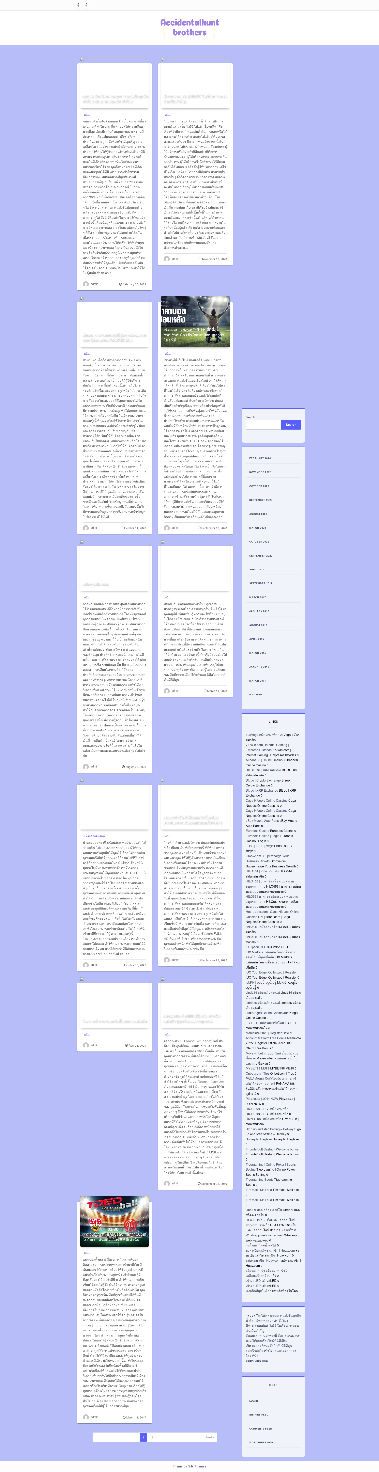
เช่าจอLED (253, 1280)
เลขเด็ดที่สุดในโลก (258, 1291)
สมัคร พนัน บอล (96, 583)
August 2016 (258, 625)
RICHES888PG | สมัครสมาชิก (267, 1108)
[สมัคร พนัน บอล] (114, 565)
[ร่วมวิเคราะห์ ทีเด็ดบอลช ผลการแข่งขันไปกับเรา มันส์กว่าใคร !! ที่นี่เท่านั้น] (114, 1221)
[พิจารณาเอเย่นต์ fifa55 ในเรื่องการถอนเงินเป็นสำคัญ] (195, 82)
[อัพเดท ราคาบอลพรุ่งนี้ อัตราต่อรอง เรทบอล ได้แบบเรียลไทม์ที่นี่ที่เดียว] (114, 321)
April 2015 (256, 639)
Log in (253, 1400)
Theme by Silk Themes (189, 1466)
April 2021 (256, 569)
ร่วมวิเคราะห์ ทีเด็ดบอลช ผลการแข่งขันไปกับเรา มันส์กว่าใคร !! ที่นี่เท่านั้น (115, 1236)
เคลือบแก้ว (253, 1275)
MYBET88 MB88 (257, 1068)
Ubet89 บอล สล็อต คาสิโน (264, 1210)
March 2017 (257, 597)
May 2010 (255, 694)
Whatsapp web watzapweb (264, 1235)
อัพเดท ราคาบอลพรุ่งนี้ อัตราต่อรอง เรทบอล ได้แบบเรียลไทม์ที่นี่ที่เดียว (115, 337)
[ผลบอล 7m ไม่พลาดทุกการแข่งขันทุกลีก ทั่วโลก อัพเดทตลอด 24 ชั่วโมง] (114, 82)
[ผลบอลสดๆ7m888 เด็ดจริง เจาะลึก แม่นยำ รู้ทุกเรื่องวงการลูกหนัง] (195, 1002)
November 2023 (260, 472)
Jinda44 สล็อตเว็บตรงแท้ (263, 992)
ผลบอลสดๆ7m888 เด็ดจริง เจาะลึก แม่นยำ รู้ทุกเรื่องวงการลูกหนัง (192, 1018)
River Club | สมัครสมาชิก (263, 1118)
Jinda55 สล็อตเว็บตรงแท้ (263, 1002)
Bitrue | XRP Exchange (262, 790)
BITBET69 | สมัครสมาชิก (263, 770)
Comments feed (260, 1428)
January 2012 (259, 667)
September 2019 (260, 583)
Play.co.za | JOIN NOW (262, 1098)
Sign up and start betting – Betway (270, 1129)
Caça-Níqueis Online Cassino (267, 800)
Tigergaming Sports (259, 1179)
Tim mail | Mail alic (259, 1189)
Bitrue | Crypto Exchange (263, 780)
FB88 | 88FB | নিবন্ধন (259, 846)
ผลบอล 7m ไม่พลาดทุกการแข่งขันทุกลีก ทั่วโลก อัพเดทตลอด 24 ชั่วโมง (116, 98)
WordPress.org (261, 1442)
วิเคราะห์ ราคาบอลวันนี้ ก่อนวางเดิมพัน (115, 1020)
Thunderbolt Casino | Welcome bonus (272, 1149)
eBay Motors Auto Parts (262, 820)
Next (209, 1437)
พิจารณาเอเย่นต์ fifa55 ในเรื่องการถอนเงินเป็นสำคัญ (195, 98)
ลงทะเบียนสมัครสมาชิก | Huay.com (270, 1250)
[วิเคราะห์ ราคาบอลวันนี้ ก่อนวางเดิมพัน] (114, 1002)
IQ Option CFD (256, 947)
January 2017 (259, 611)
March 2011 (257, 680)
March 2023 (257, 528)
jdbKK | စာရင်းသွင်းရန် (261, 982)
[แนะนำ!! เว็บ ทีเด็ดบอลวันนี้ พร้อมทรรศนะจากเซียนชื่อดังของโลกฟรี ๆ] (195, 804)
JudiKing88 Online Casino (264, 1012)
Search (250, 417)
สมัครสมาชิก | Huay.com (263, 1260)
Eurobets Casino (257, 830)
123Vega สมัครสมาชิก (261, 734)
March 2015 (257, 653)
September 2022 (260, 555)
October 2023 (259, 486)
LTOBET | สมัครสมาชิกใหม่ (265, 1023)
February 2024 (260, 458)
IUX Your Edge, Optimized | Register (271, 972)
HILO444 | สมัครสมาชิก (262, 871)
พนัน (87, 115)
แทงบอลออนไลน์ (94, 836)
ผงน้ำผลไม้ (253, 1245)
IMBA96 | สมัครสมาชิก (262, 927)
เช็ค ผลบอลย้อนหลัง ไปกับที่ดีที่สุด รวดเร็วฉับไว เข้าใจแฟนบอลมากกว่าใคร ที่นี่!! (194, 334)
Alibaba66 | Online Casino (264, 760)
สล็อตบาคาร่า (255, 1270)
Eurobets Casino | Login (263, 835)
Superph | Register (259, 1139)
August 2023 (258, 514)
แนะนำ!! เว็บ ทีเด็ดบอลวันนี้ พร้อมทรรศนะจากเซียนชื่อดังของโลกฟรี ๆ (193, 820)
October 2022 (259, 541)
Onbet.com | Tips (257, 1073)
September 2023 (260, 500)
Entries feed (258, 1414)
